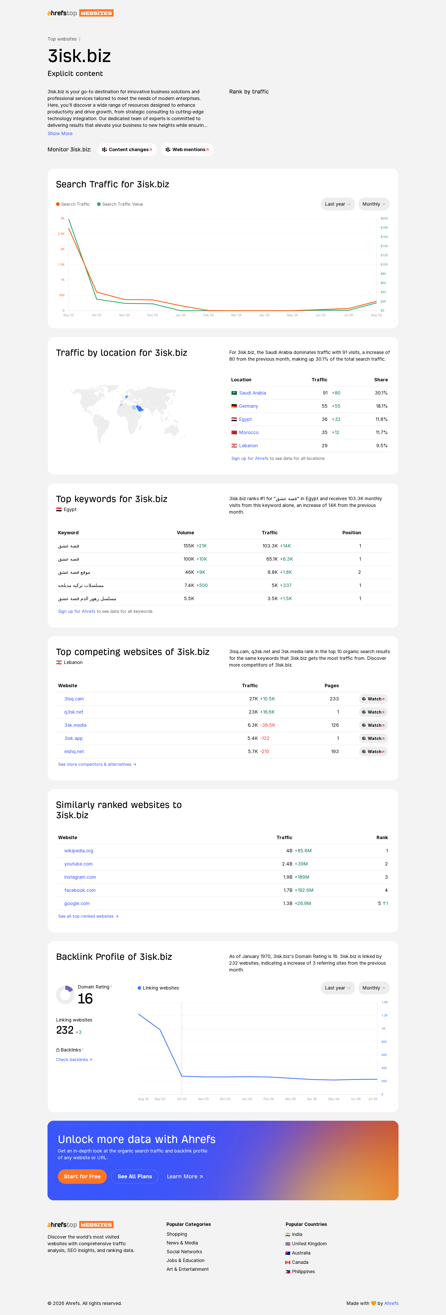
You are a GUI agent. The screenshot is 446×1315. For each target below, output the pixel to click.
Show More (60, 133)
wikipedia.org (78, 850)
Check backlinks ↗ (74, 1059)
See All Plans (135, 1176)
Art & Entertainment (187, 1269)
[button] (111, 987)
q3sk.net (73, 712)
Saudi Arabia (252, 393)
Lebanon (248, 445)
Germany (248, 406)
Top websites (62, 39)
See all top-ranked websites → (88, 916)
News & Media (182, 1243)
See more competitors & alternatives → (97, 764)
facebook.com (80, 890)
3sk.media (75, 725)
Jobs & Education (185, 1260)
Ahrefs (391, 1303)
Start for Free (82, 1176)
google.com (77, 903)
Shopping (176, 1234)
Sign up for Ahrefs (249, 458)
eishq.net (74, 751)
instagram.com (80, 877)
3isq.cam (74, 698)
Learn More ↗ (185, 1176)
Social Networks (184, 1251)
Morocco (249, 432)
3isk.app (73, 738)
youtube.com (78, 864)
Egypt (245, 419)
